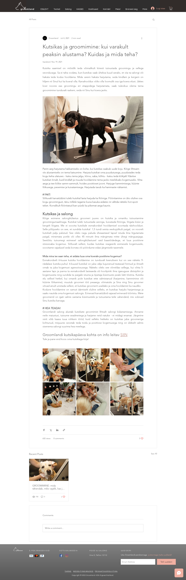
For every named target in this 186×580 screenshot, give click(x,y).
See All (154, 453)
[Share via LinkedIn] (57, 430)
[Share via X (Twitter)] (50, 430)
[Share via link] (64, 430)
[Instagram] (66, 555)
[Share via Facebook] (44, 430)
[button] (171, 8)
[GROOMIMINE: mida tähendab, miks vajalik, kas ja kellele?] (48, 470)
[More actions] (141, 38)
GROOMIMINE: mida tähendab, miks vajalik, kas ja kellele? (47, 487)
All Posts (32, 19)
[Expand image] (59, 364)
